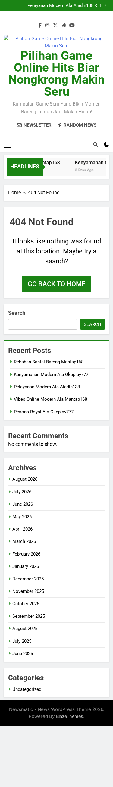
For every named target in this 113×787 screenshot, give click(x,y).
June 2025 (22, 653)
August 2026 (24, 479)
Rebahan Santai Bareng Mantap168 (48, 362)
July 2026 (21, 492)
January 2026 (25, 566)
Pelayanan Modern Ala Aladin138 (60, 5)
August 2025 (24, 628)
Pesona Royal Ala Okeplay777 (44, 412)
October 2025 (25, 603)
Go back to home (56, 284)
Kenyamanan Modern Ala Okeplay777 (51, 374)
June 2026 (22, 504)
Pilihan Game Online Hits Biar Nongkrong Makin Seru (56, 73)
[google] (63, 25)
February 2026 (26, 554)
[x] (55, 25)
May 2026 (22, 516)
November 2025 (28, 591)
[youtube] (72, 25)
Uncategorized (26, 689)
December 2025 (28, 579)
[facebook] (40, 25)
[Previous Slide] (96, 5)
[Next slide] (105, 5)
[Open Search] (95, 144)
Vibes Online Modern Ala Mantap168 (50, 399)
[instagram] (47, 25)
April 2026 (22, 529)
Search (16, 313)
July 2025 (21, 641)
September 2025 (28, 616)
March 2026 (24, 541)
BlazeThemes (69, 716)
